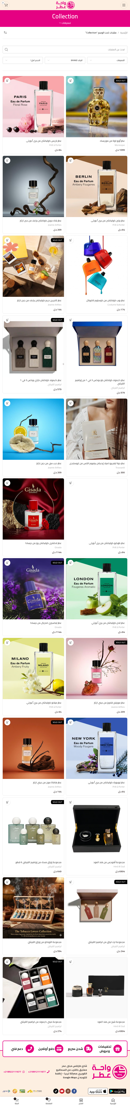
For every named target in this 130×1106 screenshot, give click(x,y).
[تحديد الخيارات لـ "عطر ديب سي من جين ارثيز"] (7, 403)
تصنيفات (66, 23)
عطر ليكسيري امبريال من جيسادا (45, 623)
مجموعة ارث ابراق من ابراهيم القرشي (106, 942)
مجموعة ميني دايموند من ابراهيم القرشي (40, 1022)
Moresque (120, 145)
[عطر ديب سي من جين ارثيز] (33, 429)
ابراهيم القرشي (118, 388)
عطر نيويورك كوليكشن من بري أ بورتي (106, 782)
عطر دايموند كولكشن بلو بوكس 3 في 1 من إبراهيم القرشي (100, 382)
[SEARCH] (6, 49)
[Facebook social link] (74, 1091)
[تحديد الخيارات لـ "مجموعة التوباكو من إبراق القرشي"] (7, 882)
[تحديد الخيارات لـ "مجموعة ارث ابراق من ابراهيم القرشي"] (71, 882)
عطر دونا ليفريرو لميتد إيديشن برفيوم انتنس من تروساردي (97, 463)
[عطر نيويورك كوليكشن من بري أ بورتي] (96, 748)
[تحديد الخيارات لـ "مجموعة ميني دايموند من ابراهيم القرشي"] (7, 962)
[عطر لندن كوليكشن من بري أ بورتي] (96, 588)
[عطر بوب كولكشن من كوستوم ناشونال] (96, 266)
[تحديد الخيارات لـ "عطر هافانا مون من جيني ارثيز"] (7, 722)
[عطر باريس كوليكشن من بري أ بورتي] (33, 106)
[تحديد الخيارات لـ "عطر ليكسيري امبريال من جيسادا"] (7, 563)
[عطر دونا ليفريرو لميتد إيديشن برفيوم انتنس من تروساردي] (96, 429)
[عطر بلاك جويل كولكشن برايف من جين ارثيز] (33, 186)
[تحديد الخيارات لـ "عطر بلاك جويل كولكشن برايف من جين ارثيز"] (7, 160)
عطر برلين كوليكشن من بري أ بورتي (108, 220)
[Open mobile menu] (124, 5)
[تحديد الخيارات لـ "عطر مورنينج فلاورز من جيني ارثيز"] (71, 643)
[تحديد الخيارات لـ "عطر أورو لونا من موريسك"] (71, 81)
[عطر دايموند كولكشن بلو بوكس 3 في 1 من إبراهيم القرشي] (96, 346)
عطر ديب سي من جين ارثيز (48, 463)
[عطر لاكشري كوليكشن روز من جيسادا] (33, 509)
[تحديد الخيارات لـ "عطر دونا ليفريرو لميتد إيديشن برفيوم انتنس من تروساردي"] (71, 403)
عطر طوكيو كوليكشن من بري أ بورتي (107, 543)
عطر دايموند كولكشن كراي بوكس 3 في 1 (40, 380)
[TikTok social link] (55, 1091)
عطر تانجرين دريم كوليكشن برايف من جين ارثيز (39, 300)
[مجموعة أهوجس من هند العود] (96, 828)
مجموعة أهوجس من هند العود (109, 862)
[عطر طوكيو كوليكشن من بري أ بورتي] (96, 509)
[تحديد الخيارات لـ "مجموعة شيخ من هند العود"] (71, 962)
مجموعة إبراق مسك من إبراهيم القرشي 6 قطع (38, 862)
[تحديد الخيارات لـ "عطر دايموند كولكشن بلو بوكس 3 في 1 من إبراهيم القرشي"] (71, 320)
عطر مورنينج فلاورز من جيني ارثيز (109, 702)
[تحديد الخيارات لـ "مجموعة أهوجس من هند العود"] (71, 802)
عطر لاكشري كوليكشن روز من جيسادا (43, 543)
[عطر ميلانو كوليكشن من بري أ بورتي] (33, 668)
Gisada (58, 547)
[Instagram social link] (68, 1091)
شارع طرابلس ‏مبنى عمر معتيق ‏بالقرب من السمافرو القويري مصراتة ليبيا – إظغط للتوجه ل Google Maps (71, 1071)
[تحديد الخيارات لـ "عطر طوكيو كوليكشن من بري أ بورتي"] (71, 483)
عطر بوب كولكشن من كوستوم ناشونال (105, 300)
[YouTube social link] (61, 1091)
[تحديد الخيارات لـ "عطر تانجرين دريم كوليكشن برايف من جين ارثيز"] (7, 240)
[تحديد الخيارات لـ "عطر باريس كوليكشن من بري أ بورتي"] (7, 81)
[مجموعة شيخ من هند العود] (96, 987)
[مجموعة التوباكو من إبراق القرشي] (33, 907)
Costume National (116, 305)
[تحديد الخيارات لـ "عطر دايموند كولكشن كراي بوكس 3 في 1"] (7, 320)
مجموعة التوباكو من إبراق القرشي (44, 942)
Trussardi (120, 468)
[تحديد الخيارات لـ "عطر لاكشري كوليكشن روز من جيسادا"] (7, 483)
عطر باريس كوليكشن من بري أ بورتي (43, 141)
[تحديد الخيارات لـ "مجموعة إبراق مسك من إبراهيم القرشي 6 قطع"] (7, 802)
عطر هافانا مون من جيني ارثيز (47, 782)
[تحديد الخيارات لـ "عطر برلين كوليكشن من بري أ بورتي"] (71, 160)
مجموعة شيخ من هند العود (111, 1022)
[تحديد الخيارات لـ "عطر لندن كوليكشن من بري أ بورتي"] (71, 563)
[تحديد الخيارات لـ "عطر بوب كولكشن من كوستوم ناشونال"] (71, 240)
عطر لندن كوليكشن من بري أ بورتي (108, 623)
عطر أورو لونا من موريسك (112, 141)
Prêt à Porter (55, 145)
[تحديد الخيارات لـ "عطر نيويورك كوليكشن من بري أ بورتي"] (71, 722)
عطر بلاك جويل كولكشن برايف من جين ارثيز (40, 220)
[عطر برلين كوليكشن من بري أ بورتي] (96, 186)
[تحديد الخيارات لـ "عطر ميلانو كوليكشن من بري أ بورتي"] (7, 643)
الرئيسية (123, 32)
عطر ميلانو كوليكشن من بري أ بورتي (43, 702)
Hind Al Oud (119, 866)
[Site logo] (65, 5)
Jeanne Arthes (54, 225)
